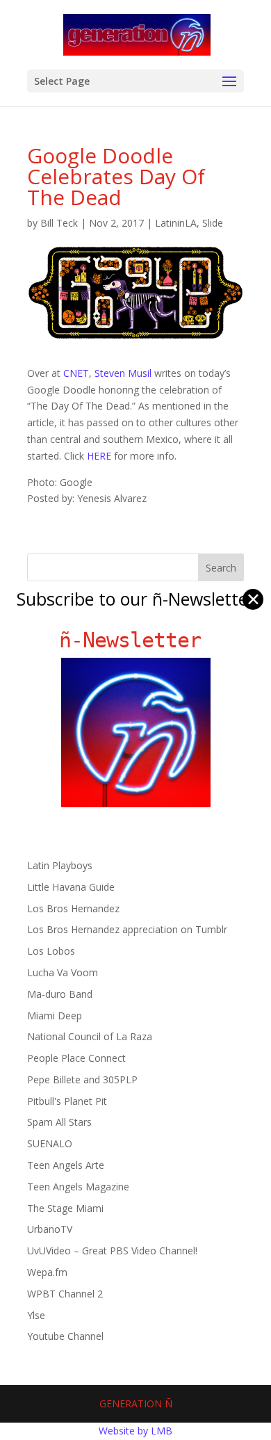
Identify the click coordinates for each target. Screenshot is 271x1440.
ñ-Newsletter (136, 640)
